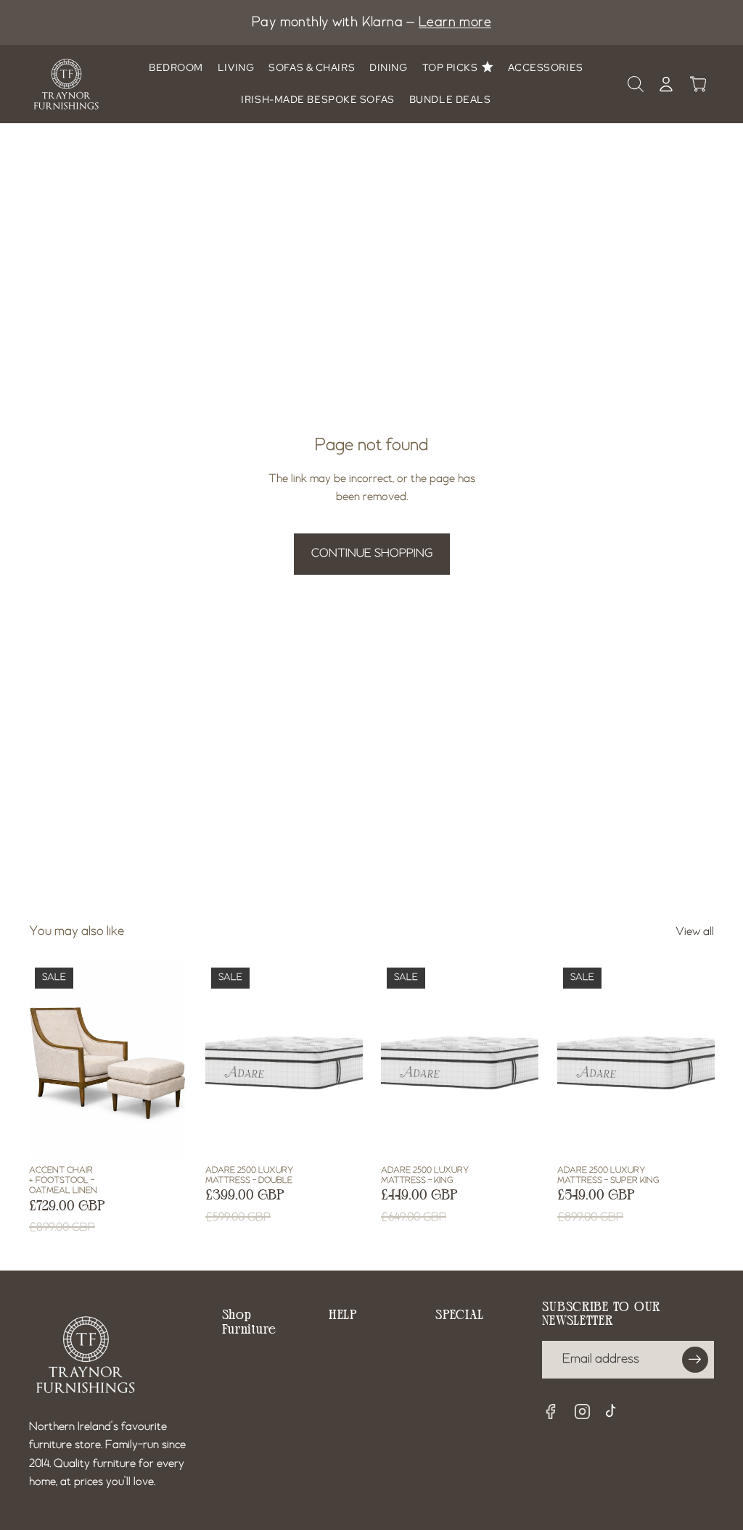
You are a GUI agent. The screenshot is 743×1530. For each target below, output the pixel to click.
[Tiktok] (614, 1412)
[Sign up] (695, 1360)
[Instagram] (582, 1412)
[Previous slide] (69, 1060)
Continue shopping (371, 553)
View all (695, 932)
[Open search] (636, 84)
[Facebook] (550, 1412)
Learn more (455, 22)
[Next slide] (145, 1060)
